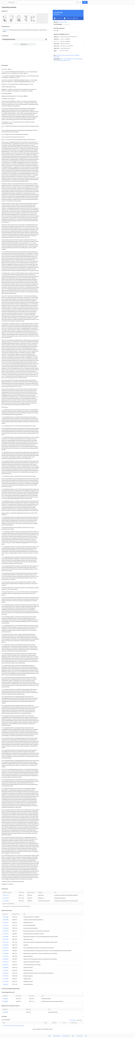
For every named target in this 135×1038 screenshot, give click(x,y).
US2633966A (5, 959)
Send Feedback (56, 1035)
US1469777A (5, 956)
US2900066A (6, 900)
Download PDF (59, 18)
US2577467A (5, 942)
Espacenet (56, 60)
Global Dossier (62, 60)
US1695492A (5, 945)
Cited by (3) (58, 55)
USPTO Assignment (77, 58)
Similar (76, 18)
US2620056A (5, 936)
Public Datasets (66, 1035)
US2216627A (5, 964)
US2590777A (5, 950)
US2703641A (5, 976)
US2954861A (5, 928)
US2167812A (5, 933)
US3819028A (5, 916)
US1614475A (5, 925)
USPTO (61, 58)
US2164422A (5, 939)
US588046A (5, 998)
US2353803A (5, 967)
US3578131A (5, 961)
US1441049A (5, 981)
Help (86, 1035)
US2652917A (6, 895)
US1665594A (5, 978)
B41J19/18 (6, 30)
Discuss (68, 60)
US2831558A (5, 919)
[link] (25, 30)
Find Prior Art (69, 18)
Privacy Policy (79, 1035)
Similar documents (66, 55)
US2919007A (5, 973)
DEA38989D (5, 1001)
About (49, 1035)
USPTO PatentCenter (68, 58)
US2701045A (6, 898)
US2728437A (5, 931)
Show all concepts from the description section (13, 1025)
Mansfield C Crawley (62, 22)
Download (73, 1020)
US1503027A (5, 970)
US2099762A (5, 984)
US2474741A (5, 947)
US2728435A (5, 953)
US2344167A (5, 922)
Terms (73, 1035)
